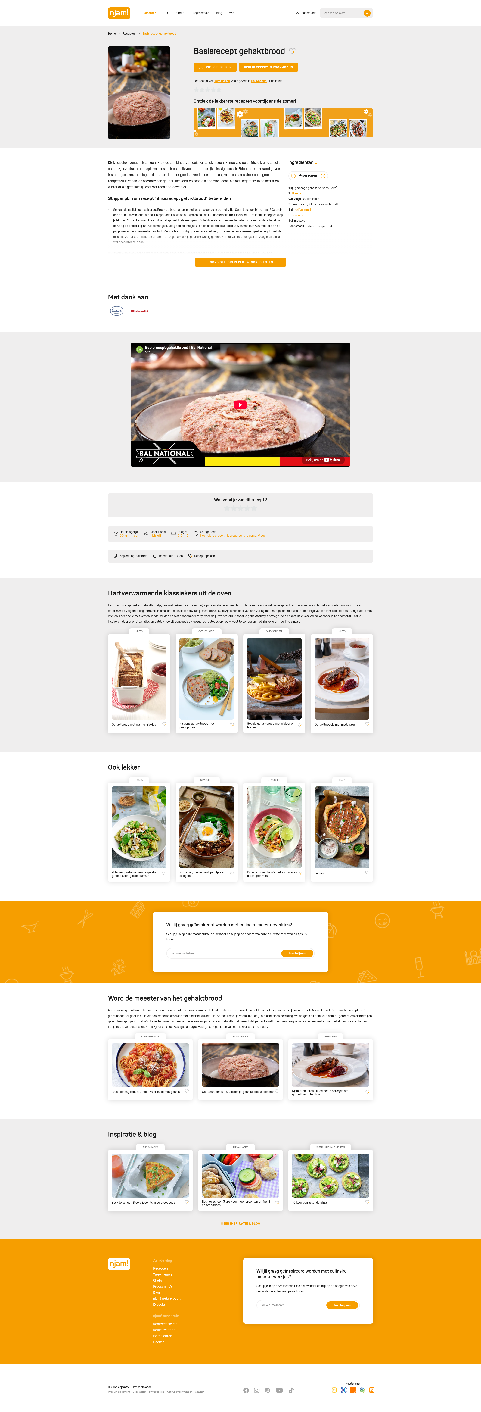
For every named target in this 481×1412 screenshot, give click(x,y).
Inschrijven (297, 953)
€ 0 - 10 (183, 535)
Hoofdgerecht (235, 535)
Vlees (261, 535)
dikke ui (296, 193)
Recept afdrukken (171, 556)
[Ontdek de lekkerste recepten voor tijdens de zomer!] (283, 122)
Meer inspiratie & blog (240, 1223)
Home (112, 33)
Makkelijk (156, 535)
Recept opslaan (204, 556)
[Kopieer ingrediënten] (316, 163)
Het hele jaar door (212, 535)
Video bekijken (219, 67)
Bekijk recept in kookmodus (268, 67)
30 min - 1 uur (129, 535)
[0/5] (208, 89)
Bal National (259, 81)
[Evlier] (116, 311)
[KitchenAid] (139, 311)
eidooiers (297, 215)
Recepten (129, 33)
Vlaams (251, 535)
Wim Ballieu (222, 81)
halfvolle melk (303, 209)
